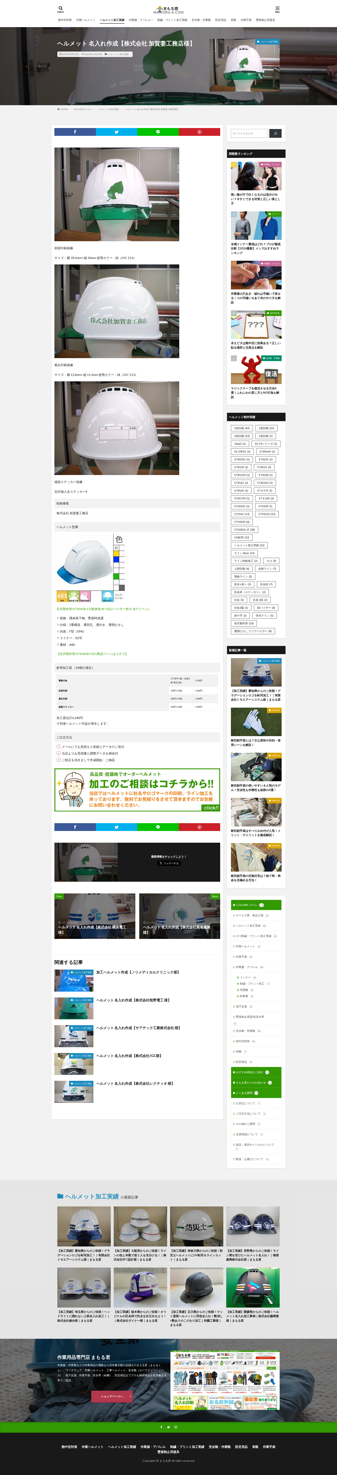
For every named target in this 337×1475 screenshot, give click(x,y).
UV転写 (241, 537)
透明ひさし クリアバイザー (253, 631)
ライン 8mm (244, 553)
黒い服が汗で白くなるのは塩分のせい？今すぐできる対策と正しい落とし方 (256, 199)
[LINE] (158, 132)
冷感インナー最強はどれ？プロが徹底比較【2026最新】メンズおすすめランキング (256, 248)
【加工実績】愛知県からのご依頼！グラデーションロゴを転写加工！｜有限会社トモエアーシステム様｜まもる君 (256, 695)
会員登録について (249, 1134)
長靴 (233, 19)
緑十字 (240, 615)
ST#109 (241, 467)
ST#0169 (267, 451)
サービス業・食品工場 (252, 915)
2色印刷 (266, 428)
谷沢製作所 (244, 623)
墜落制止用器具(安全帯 (250, 1016)
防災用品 (220, 19)
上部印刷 (241, 568)
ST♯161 (241, 514)
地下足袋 (244, 1006)
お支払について (248, 1103)
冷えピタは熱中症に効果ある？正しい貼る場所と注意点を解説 (256, 345)
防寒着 (246, 996)
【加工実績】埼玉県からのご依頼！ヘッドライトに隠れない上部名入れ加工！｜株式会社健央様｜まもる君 (83, 1316)
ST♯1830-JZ (244, 529)
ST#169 (241, 490)
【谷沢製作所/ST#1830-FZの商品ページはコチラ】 (92, 654)
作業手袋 (246, 19)
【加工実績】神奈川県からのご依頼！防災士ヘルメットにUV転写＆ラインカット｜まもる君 (196, 1255)
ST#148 (266, 475)
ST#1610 (265, 482)
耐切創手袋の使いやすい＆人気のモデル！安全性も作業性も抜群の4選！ (256, 788)
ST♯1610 (267, 514)
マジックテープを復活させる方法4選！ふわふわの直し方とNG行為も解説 (255, 392)
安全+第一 (242, 584)
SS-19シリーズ (266, 443)
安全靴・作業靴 (201, 19)
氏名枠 (266, 584)
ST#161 (241, 482)
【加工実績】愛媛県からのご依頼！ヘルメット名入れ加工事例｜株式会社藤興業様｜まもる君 (252, 1316)
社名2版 (241, 607)
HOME (64, 109)
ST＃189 (266, 498)
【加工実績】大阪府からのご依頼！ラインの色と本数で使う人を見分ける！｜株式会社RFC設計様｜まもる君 (140, 1255)
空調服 (246, 989)
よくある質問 (246, 1092)
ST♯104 (265, 506)
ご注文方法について (250, 1113)
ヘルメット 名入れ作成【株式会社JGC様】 (129, 1055)
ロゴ (271, 560)
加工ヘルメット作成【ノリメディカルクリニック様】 (138, 972)
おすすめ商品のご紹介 (252, 1072)
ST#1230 (242, 475)
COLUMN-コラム (83, 109)
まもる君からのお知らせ (253, 1082)
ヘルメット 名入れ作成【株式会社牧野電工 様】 (133, 1000)
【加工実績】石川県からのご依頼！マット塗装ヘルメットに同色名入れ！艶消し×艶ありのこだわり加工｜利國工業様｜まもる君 (196, 1318)
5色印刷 (266, 436)
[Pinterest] (199, 132)
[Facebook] (75, 132)
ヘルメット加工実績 (112, 19)
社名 (239, 599)
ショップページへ (112, 1396)
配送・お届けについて (252, 1159)
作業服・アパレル (140, 19)
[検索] (275, 133)
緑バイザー (266, 607)
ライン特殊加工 (245, 560)
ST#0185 (242, 459)
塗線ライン (243, 576)
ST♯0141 (241, 506)
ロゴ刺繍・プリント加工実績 (256, 936)
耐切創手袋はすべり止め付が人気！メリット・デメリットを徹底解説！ (256, 833)
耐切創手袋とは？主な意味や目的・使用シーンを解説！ (256, 742)
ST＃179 (264, 490)
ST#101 (266, 459)
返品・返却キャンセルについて (255, 1146)
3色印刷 (242, 436)
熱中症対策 (65, 19)
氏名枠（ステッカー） (250, 592)
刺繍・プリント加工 (254, 983)
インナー (276, 214)
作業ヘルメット (85, 19)
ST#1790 (242, 498)
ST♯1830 (241, 521)
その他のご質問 (248, 1123)
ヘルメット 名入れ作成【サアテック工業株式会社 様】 (139, 1028)
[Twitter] (116, 132)
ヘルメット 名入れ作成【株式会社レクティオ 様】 (135, 1083)
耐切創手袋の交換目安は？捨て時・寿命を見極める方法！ (256, 878)
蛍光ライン (264, 615)
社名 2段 (260, 599)
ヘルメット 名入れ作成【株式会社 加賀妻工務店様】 (152, 109)
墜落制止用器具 (265, 19)
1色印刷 (242, 428)
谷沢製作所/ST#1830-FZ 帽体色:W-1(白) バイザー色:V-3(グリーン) (103, 609)
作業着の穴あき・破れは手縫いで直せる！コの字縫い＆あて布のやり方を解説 (256, 298)
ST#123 (264, 467)
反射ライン (267, 568)
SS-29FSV (242, 451)
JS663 (240, 443)
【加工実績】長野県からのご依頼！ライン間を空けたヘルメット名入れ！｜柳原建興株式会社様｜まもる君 (252, 1255)
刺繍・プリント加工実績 (172, 19)
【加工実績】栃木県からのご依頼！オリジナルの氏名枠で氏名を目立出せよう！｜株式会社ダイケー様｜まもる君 (140, 1316)
